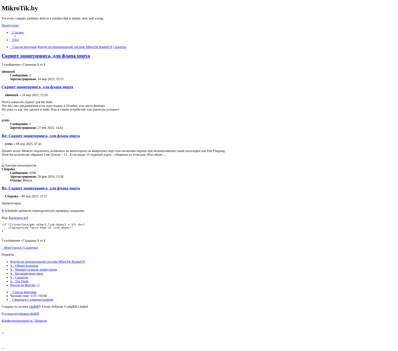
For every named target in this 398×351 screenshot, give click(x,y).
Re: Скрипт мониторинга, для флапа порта (41, 136)
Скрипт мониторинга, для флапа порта (46, 55)
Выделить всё (18, 218)
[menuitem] (14, 40)
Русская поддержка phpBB (20, 313)
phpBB (34, 306)
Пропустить (10, 25)
